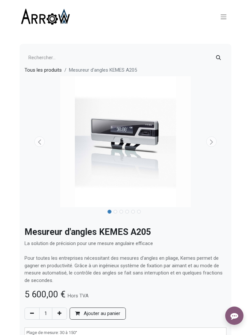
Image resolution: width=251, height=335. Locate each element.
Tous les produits (43, 70)
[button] (40, 141)
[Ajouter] (59, 314)
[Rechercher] (218, 58)
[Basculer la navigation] (223, 16)
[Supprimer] (32, 314)
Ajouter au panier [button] (101, 313)
